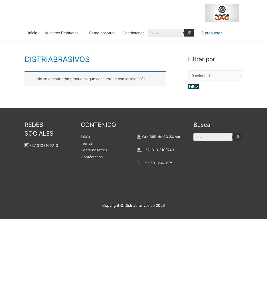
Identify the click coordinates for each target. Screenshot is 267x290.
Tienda (87, 143)
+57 (146, 150)
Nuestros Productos (61, 33)
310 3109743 (162, 150)
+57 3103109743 (43, 145)
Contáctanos (133, 33)
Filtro (193, 86)
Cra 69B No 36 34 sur (160, 137)
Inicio (32, 33)
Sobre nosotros (102, 33)
